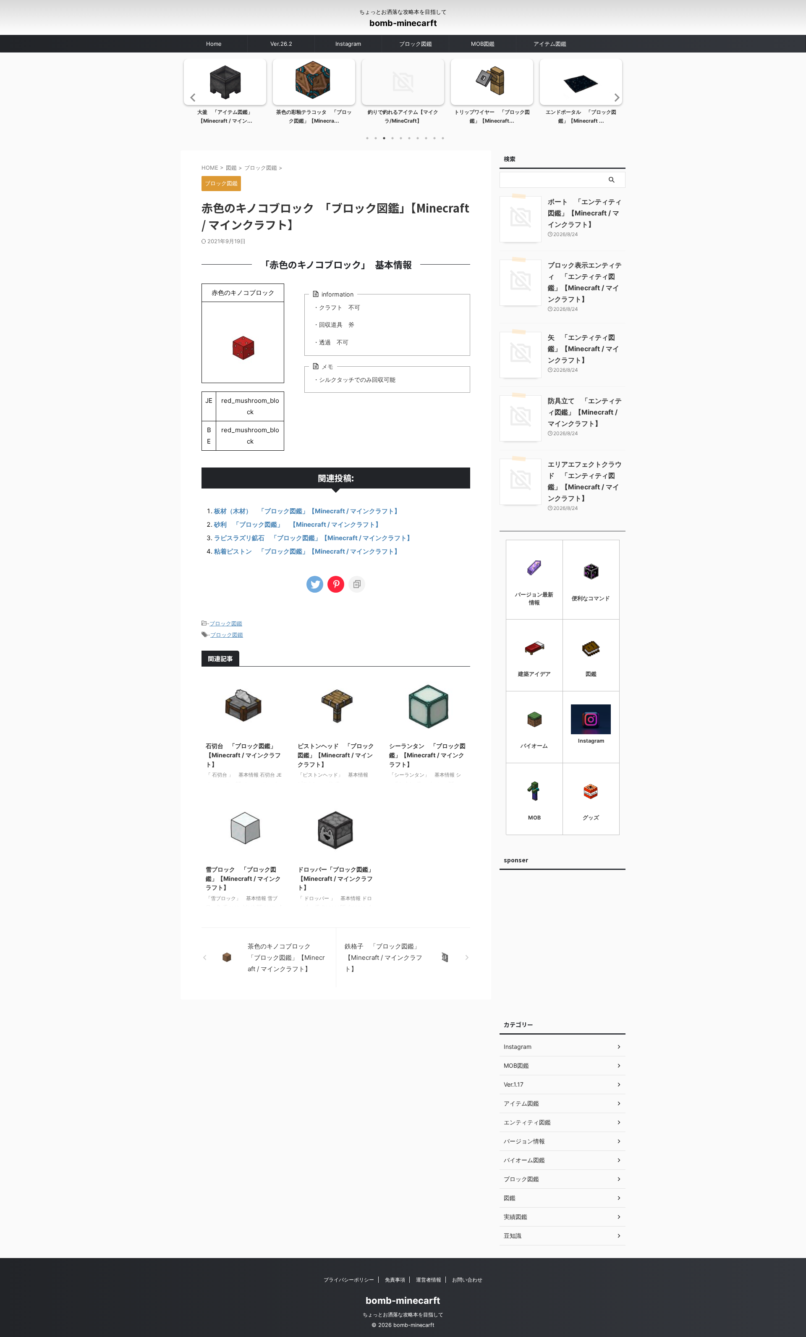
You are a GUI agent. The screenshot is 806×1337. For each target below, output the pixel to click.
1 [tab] (367, 138)
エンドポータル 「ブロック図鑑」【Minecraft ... (581, 116)
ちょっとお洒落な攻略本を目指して (403, 1314)
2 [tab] (376, 138)
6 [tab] (409, 138)
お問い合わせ (467, 1280)
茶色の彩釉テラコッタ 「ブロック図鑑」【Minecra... (314, 116)
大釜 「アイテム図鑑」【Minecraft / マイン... (225, 116)
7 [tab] (417, 138)
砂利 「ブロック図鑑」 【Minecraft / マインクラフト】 (298, 524)
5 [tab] (401, 138)
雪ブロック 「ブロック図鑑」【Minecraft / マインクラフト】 (243, 878)
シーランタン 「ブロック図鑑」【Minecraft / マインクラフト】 (427, 754)
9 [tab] (434, 138)
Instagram (348, 43)
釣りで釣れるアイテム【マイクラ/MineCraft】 (403, 116)
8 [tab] (426, 138)
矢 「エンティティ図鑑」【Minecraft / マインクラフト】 (583, 348)
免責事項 (395, 1280)
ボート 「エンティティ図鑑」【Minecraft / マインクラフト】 (585, 213)
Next (614, 97)
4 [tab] (392, 138)
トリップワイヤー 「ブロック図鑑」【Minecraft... (492, 116)
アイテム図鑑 (550, 43)
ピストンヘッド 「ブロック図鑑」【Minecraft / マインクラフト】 (336, 754)
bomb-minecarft (403, 23)
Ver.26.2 (281, 43)
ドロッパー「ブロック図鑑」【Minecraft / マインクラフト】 (336, 878)
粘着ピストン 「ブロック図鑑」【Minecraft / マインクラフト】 (307, 551)
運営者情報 (428, 1280)
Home (214, 43)
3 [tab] (384, 138)
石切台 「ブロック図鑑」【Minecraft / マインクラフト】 (243, 754)
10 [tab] (443, 138)
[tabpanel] (225, 94)
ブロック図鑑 (415, 43)
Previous (191, 97)
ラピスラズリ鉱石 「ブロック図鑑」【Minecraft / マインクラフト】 (313, 538)
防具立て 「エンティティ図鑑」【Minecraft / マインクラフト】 (585, 412)
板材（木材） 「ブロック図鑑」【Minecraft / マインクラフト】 (307, 511)
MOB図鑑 (483, 43)
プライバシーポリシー (349, 1280)
